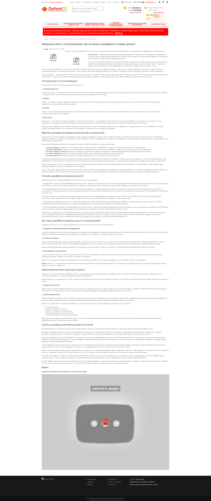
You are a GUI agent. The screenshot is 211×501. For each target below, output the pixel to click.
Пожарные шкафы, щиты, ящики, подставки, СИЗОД (95, 24)
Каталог (78, 2)
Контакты (116, 2)
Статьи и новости (115, 482)
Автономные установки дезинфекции (137, 24)
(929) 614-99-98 (148, 482)
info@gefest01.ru (150, 2)
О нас (72, 2)
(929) (134, 10)
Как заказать (87, 2)
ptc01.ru (119, 33)
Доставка (96, 2)
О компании (92, 479)
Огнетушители (52, 24)
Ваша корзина (154, 15)
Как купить (113, 479)
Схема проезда (158, 12)
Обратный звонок (135, 12)
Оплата (102, 2)
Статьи (109, 2)
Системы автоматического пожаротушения (116, 24)
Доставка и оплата (158, 24)
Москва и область (56, 2)
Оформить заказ (153, 18)
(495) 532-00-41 (136, 482)
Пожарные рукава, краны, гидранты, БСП (73, 24)
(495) (134, 8)
